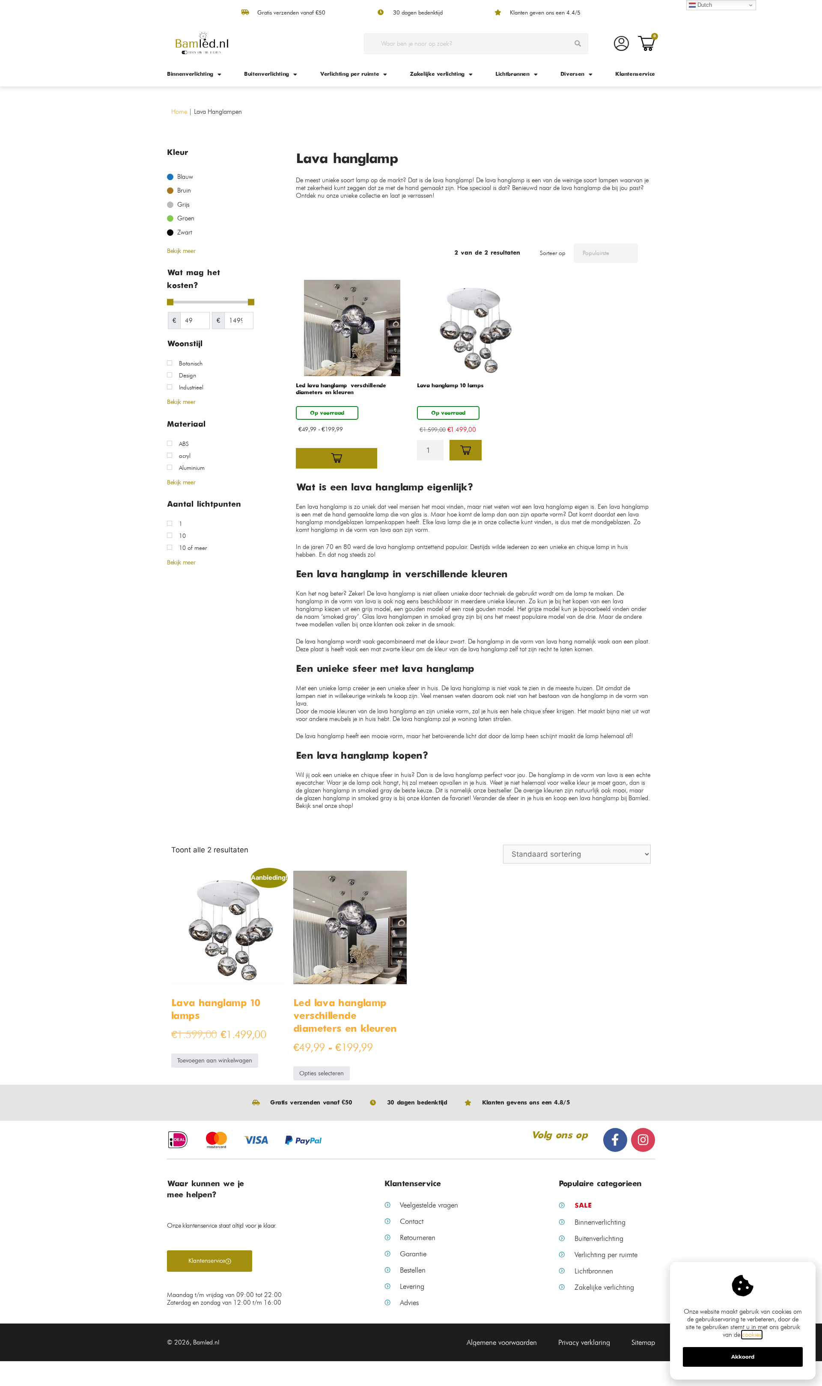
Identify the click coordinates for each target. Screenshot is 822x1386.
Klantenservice (635, 74)
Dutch (704, 5)
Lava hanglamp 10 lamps (450, 386)
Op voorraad (327, 413)
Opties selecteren (321, 1073)
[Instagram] (643, 1140)
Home (179, 112)
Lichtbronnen (512, 74)
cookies (752, 1335)
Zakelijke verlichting (437, 74)
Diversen (572, 74)
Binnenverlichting (190, 74)
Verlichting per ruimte (349, 74)
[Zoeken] (577, 43)
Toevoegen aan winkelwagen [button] (214, 1060)
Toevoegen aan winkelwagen (466, 450)
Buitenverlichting (266, 74)
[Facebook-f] (615, 1140)
